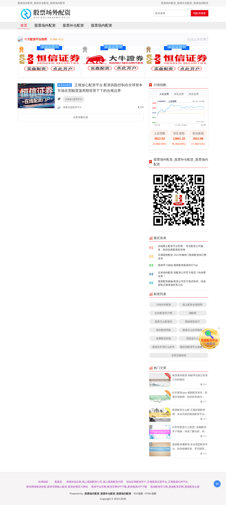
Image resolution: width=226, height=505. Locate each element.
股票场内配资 (101, 25)
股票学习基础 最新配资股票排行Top (178, 265)
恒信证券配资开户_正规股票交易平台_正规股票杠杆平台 (157, 481)
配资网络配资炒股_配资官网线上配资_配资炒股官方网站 (57, 486)
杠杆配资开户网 (163, 313)
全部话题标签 (178, 355)
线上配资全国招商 (192, 304)
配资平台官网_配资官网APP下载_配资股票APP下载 (119, 486)
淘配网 (192, 313)
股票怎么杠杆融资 (192, 330)
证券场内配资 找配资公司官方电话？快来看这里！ (182, 274)
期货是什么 (192, 338)
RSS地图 (138, 493)
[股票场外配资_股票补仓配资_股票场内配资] (45, 13)
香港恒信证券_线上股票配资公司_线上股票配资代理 (94, 481)
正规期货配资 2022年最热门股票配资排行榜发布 (182, 256)
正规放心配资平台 (73, 99)
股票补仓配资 (73, 25)
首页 (23, 25)
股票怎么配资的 (163, 321)
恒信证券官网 (196, 39)
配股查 (58, 481)
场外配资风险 (163, 330)
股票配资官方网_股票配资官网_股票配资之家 (175, 486)
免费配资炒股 (163, 338)
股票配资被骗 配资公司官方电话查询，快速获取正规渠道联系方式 (182, 283)
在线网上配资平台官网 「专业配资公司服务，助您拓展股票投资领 (180, 247)
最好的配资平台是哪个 (192, 346)
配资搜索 (201, 13)
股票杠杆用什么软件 (163, 346)
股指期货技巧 (192, 321)
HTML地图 (150, 493)
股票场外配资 (45, 25)
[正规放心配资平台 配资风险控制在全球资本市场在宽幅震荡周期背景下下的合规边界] (36, 95)
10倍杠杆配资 (163, 304)
